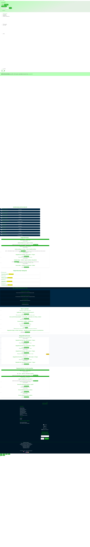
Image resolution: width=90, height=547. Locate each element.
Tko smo (21, 418)
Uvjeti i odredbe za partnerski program (24, 423)
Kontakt (21, 419)
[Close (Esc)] (1, 454)
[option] (2, 4)
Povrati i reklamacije (22, 410)
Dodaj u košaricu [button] (35, 244)
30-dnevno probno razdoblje (23, 413)
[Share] (4, 454)
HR (3, 4)
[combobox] (2, 4)
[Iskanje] (10, 8)
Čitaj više (26, 327)
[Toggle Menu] (12, 16)
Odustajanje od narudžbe (23, 411)
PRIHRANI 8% (47, 438)
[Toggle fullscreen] (6, 454)
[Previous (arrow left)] (1, 455)
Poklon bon (21, 414)
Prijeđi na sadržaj (2, 0)
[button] (6, 5)
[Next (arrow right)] (4, 455)
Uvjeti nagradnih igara (22, 412)
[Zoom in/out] (9, 454)
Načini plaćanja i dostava (23, 409)
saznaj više (31, 74)
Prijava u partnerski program (23, 422)
